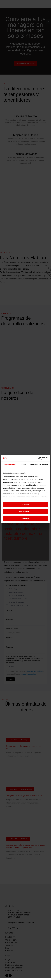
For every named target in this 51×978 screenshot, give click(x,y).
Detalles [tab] (23, 465)
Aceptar (25, 505)
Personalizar (24, 511)
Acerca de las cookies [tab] (39, 465)
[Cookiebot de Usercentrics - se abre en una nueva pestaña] (38, 458)
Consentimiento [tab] (9, 465)
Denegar (25, 518)
